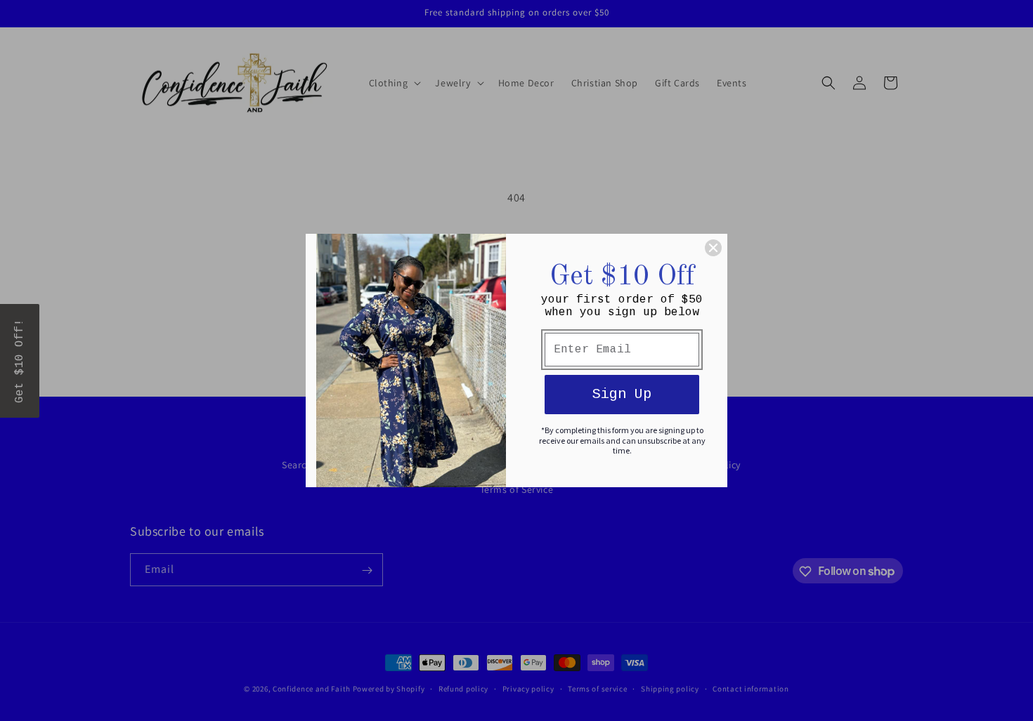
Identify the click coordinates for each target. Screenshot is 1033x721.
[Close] (713, 247)
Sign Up (621, 394)
